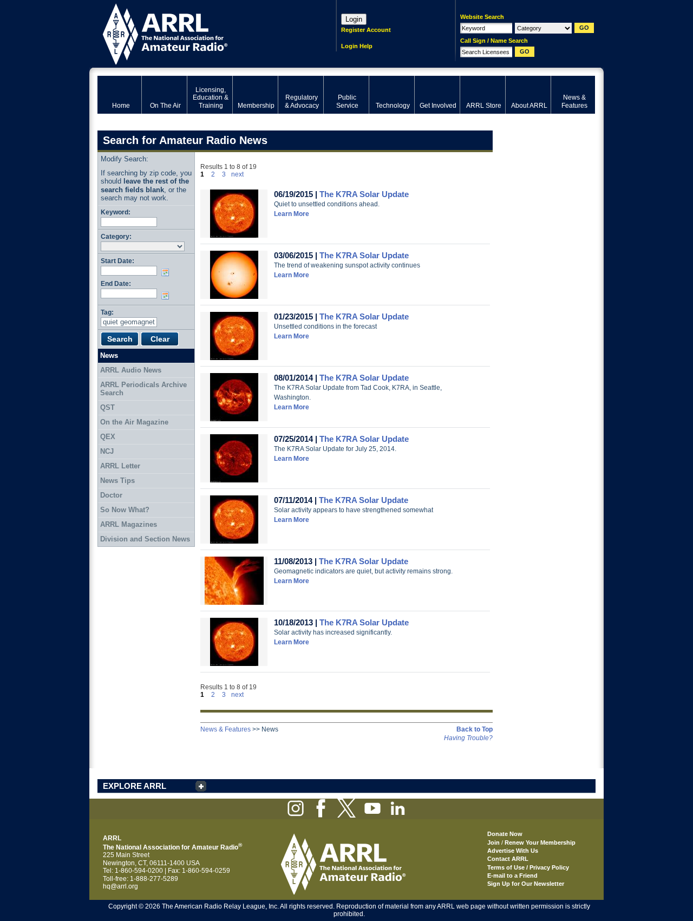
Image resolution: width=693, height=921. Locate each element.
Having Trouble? (468, 738)
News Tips (117, 480)
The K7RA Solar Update (364, 194)
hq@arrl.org (120, 886)
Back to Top (474, 729)
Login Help (356, 46)
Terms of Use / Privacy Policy (528, 867)
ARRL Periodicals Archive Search (143, 389)
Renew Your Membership (540, 842)
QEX (107, 437)
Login (353, 19)
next (237, 174)
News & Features (225, 729)
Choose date (167, 272)
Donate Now (504, 834)
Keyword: (115, 211)
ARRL (203, 32)
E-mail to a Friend (512, 875)
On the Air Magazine (134, 422)
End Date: (116, 283)
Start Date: (117, 260)
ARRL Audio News (130, 370)
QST (107, 407)
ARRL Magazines (128, 524)
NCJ (107, 451)
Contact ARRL (507, 858)
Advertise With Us (512, 850)
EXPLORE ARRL (134, 786)
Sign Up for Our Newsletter (525, 883)
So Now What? (124, 510)
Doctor (111, 495)
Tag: (107, 312)
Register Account (366, 30)
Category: (116, 236)
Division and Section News (145, 539)
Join (493, 842)
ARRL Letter (120, 466)
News (109, 355)
